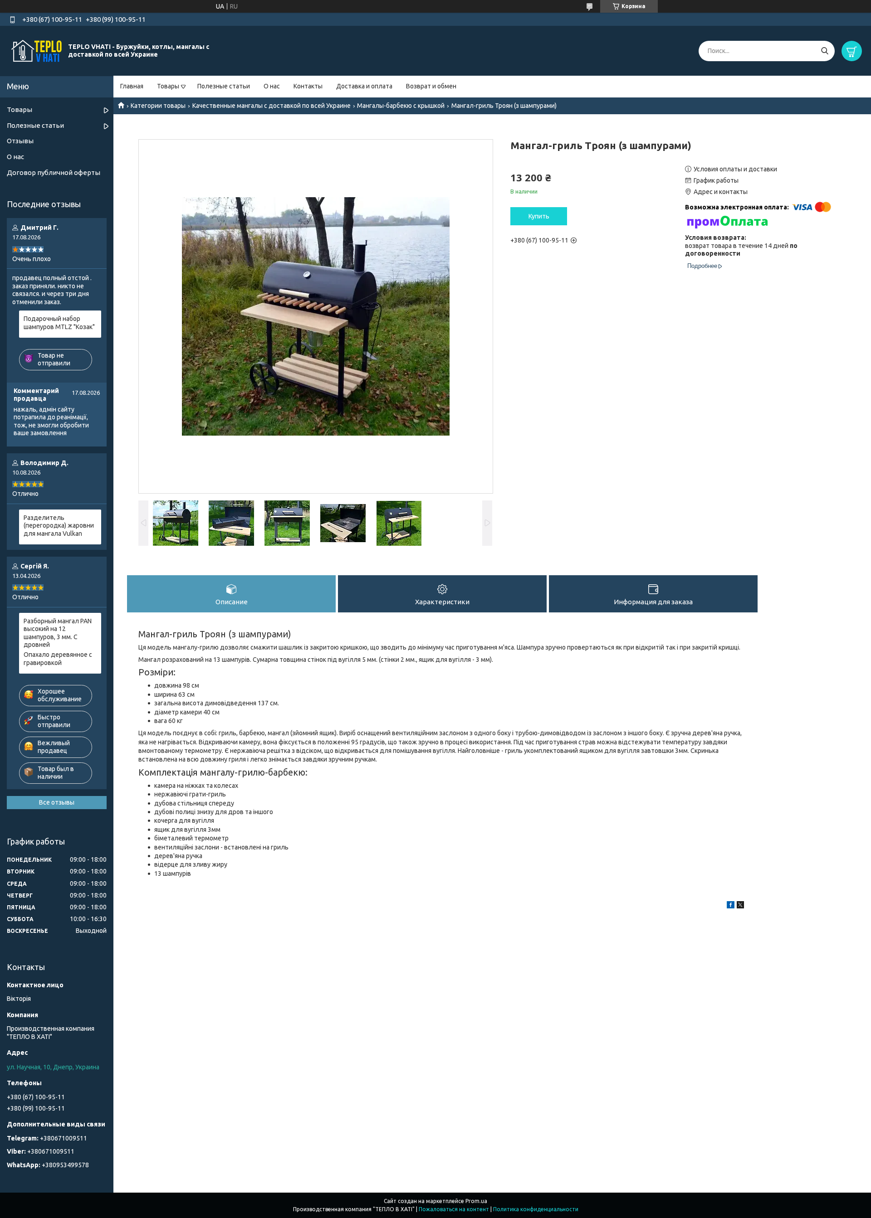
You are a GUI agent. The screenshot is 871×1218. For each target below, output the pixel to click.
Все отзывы (56, 802)
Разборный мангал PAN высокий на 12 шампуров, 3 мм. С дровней (58, 633)
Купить (538, 216)
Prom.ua (476, 1201)
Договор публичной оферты (53, 172)
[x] (740, 906)
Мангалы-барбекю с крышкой (401, 105)
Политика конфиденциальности (535, 1209)
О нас (272, 86)
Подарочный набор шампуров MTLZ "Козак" (59, 322)
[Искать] (824, 51)
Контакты (308, 86)
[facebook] (730, 906)
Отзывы (20, 141)
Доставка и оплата (364, 86)
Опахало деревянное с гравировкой (58, 658)
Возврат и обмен (431, 86)
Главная (131, 86)
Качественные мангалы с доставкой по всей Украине (271, 105)
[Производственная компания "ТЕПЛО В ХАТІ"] (36, 50)
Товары (168, 86)
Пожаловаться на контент (454, 1209)
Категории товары (158, 105)
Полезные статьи (223, 86)
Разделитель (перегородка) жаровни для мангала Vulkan (59, 525)
